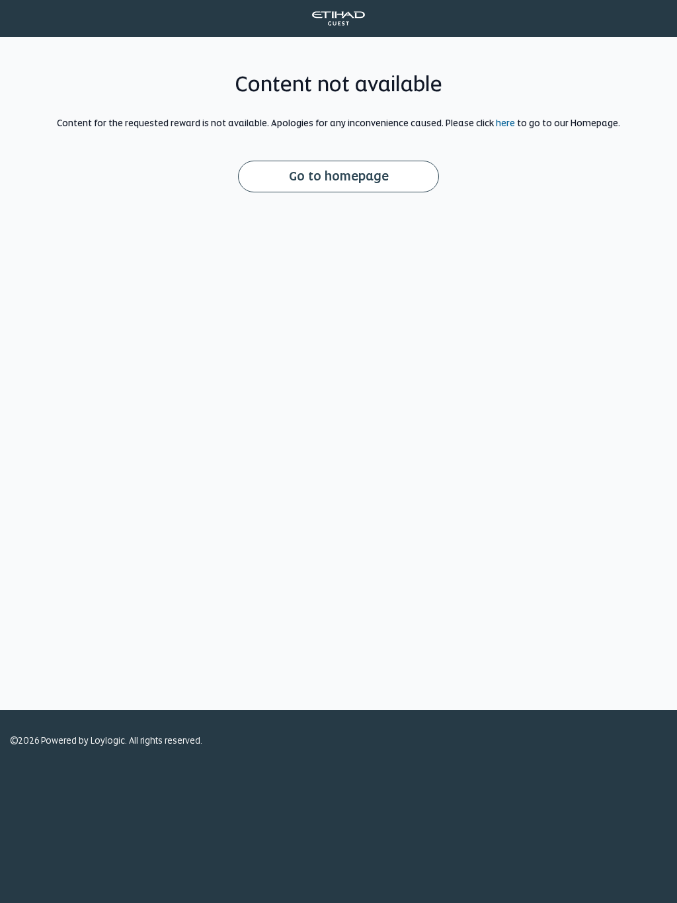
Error (338, 18)
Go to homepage (339, 176)
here (505, 123)
